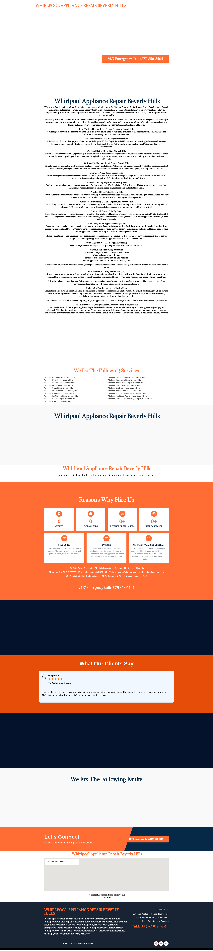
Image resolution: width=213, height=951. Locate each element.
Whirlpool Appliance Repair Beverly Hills (81, 5)
